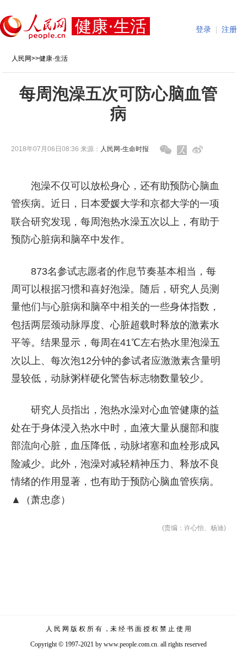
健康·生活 (53, 58)
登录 (203, 29)
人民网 (21, 58)
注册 (229, 29)
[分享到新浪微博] (197, 149)
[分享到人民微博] (182, 150)
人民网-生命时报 (124, 149)
